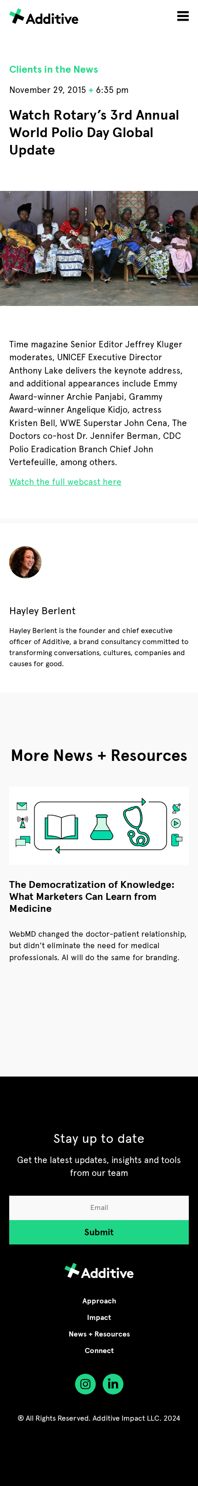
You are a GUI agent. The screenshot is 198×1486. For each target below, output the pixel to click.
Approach (99, 1301)
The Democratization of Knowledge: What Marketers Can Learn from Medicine (92, 896)
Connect (99, 1350)
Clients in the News (53, 69)
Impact (99, 1317)
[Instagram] (85, 1384)
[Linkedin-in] (113, 1384)
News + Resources (99, 1334)
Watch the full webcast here (65, 482)
